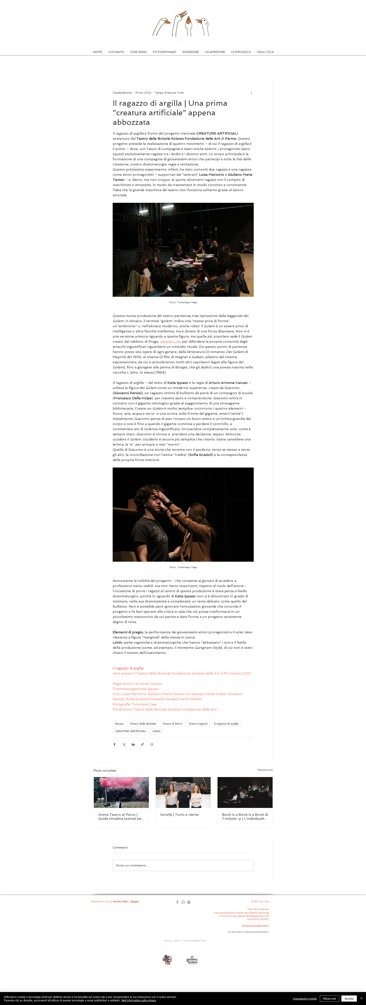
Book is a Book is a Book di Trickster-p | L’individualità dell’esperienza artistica (245, 817)
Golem (156, 731)
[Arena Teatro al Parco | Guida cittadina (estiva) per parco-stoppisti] (121, 792)
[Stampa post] (152, 744)
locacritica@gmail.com (194, 940)
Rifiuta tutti (329, 998)
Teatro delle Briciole (143, 723)
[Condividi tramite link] (142, 744)
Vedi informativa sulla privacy (138, 1000)
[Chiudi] (361, 998)
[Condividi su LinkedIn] (133, 744)
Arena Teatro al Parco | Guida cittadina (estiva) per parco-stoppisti (120, 817)
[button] (116, 52)
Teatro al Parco (172, 723)
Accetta (349, 998)
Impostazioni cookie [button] (305, 998)
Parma (119, 723)
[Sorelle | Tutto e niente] (183, 792)
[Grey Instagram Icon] (183, 902)
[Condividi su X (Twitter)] (124, 744)
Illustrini (135, 901)
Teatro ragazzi (198, 723)
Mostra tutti (265, 769)
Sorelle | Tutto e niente (179, 815)
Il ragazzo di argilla (226, 723)
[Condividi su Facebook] (114, 744)
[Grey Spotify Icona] (188, 902)
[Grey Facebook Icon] (177, 902)
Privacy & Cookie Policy (255, 925)
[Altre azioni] (251, 92)
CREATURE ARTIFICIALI (130, 731)
